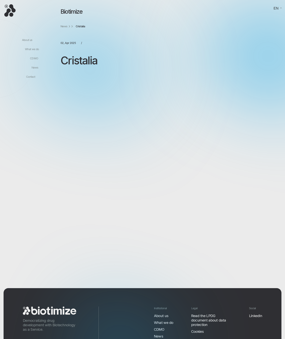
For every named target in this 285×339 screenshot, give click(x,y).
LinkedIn (255, 316)
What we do (32, 49)
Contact (30, 76)
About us (27, 40)
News (34, 67)
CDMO (34, 58)
